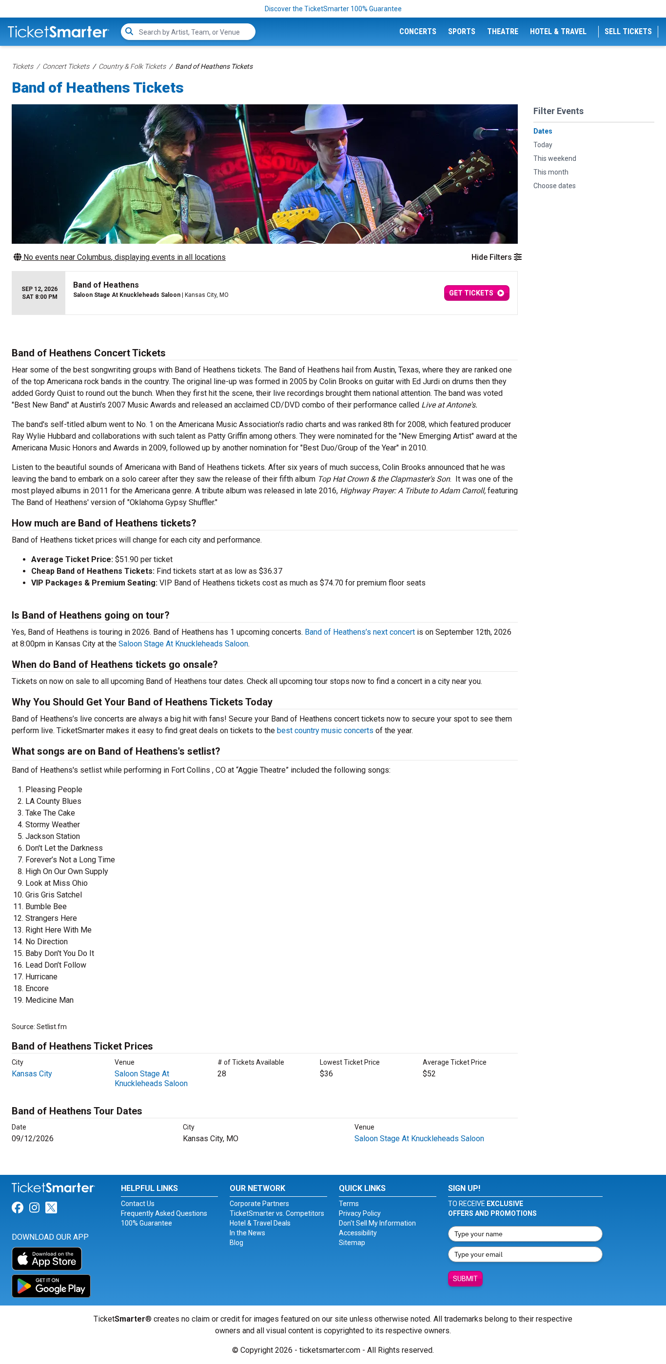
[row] (265, 293)
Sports (461, 31)
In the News (247, 1233)
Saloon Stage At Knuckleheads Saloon (183, 643)
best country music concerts (325, 730)
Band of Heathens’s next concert (360, 632)
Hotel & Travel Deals (260, 1223)
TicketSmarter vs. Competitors (277, 1213)
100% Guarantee (146, 1223)
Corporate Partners (259, 1204)
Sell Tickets (628, 31)
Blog (236, 1243)
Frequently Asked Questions (164, 1213)
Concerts (417, 31)
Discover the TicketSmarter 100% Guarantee (333, 9)
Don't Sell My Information (377, 1223)
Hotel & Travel (558, 31)
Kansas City (32, 1073)
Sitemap (352, 1243)
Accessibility (358, 1233)
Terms (349, 1204)
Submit (465, 1279)
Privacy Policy (360, 1213)
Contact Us (138, 1204)
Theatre (502, 31)
